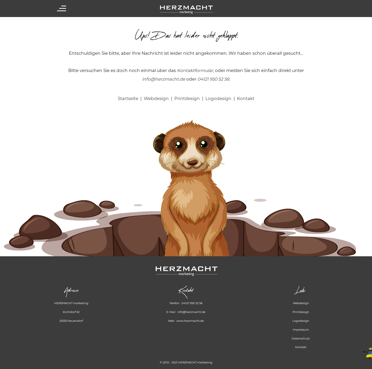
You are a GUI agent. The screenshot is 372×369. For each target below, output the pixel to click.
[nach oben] (366, 348)
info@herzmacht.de (163, 79)
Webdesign (156, 98)
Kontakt (245, 98)
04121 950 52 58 (213, 79)
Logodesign (218, 98)
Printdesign (187, 98)
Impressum (301, 329)
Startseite (128, 98)
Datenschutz (301, 338)
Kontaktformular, (195, 70)
